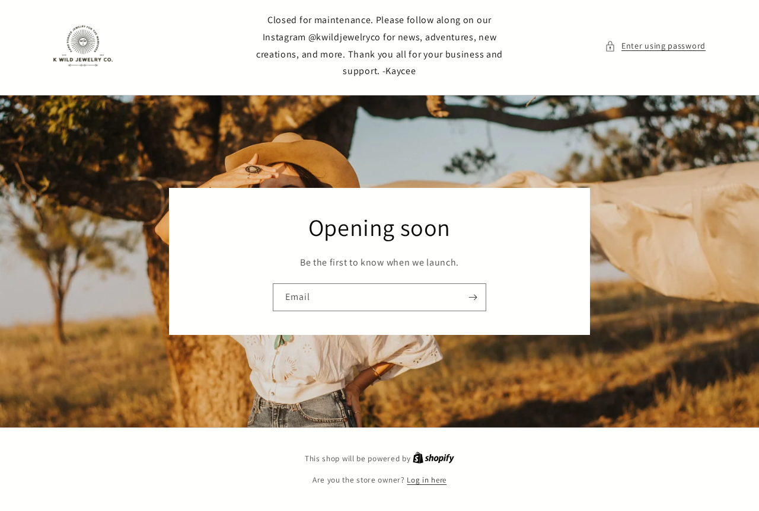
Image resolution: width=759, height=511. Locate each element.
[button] (655, 46)
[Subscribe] (473, 297)
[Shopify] (433, 458)
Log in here (427, 480)
